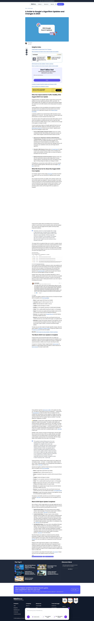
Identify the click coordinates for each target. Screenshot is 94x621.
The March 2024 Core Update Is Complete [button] (45, 335)
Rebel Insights (30, 8)
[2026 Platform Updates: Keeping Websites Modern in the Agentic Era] (19, 572)
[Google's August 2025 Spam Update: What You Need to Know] (34, 59)
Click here (45, 512)
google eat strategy (49, 556)
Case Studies (38, 605)
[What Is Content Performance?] (19, 578)
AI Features (16, 612)
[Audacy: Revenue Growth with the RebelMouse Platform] (41, 572)
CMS (15, 605)
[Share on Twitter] (26, 52)
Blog (37, 607)
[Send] (65, 616)
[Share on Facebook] (26, 50)
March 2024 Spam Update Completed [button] (43, 501)
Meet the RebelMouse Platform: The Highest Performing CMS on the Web (30, 567)
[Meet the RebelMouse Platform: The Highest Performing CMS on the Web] (19, 567)
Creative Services (17, 614)
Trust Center (54, 607)
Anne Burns (30, 42)
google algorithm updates (37, 556)
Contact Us (54, 605)
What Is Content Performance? (29, 578)
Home (26, 8)
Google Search (55, 149)
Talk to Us (60, 4)
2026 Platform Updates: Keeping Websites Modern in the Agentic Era (30, 573)
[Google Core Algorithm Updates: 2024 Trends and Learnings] (49, 58)
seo (43, 556)
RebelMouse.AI (16, 609)
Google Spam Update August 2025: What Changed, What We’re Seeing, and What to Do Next (41, 59)
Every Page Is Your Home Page (52, 566)
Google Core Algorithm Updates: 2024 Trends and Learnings (56, 58)
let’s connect (55, 551)
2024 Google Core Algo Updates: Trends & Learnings (42, 63)
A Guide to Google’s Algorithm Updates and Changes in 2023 (44, 84)
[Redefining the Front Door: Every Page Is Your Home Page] (41, 567)
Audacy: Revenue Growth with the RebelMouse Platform (53, 573)
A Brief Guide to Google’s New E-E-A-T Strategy (41, 49)
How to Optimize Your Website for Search (40, 86)
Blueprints (16, 607)
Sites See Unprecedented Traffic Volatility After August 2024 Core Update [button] (46, 96)
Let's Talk (74, 589)
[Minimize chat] (69, 608)
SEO (38, 110)
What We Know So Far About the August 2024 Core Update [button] (46, 170)
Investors (28, 607)
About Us (52, 4)
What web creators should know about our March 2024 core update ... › (70, 566)
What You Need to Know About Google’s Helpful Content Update (45, 65)
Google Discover (49, 314)
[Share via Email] (26, 54)
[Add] (28, 616)
